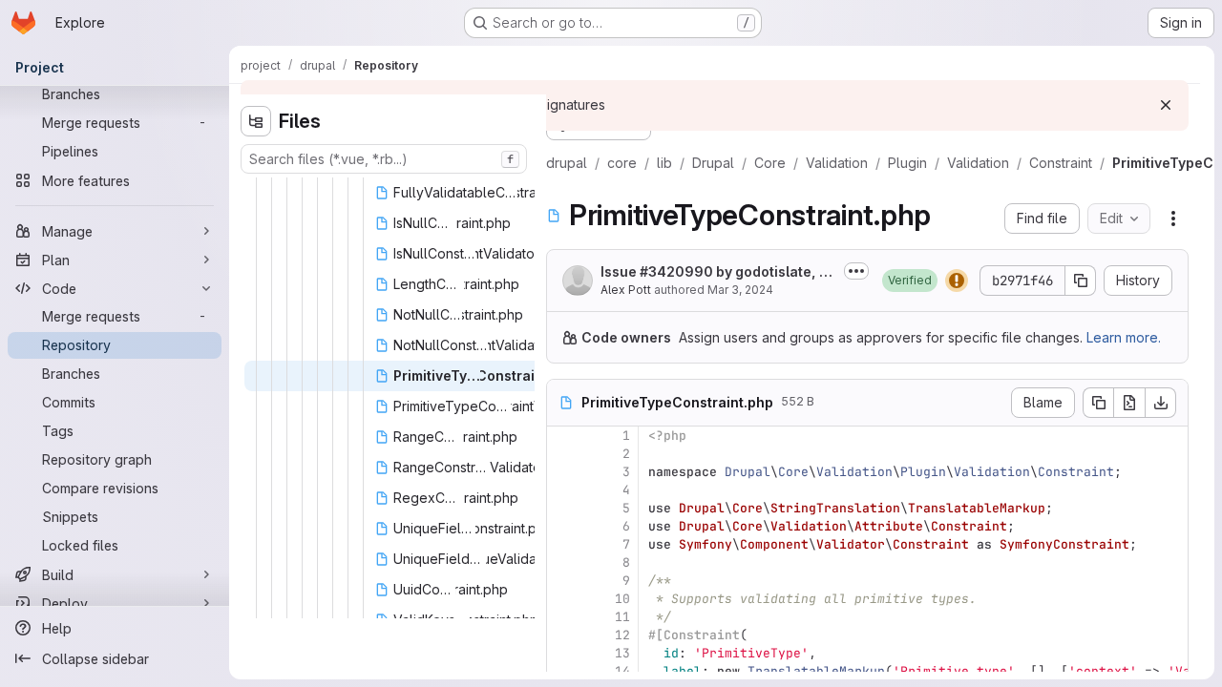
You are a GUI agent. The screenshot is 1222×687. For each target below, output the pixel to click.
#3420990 (676, 271)
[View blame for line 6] (563, 526)
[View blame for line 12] (563, 635)
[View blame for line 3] (563, 472)
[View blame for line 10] (563, 599)
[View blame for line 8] (563, 562)
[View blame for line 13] (563, 653)
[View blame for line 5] (563, 508)
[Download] (1161, 402)
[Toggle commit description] (856, 271)
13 (622, 653)
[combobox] (384, 159)
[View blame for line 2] (563, 454)
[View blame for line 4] (563, 490)
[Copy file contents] (1098, 402)
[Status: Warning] (956, 280)
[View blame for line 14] (563, 671)
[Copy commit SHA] (1080, 280)
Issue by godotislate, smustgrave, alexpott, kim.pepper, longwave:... (714, 272)
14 (622, 671)
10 (622, 599)
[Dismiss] (1165, 105)
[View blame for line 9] (563, 581)
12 (622, 635)
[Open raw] (1129, 402)
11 (622, 617)
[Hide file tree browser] (256, 121)
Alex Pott (625, 289)
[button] (910, 280)
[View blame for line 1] (563, 436)
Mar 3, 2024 (740, 289)
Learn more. (1123, 337)
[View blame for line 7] (563, 544)
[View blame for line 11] (563, 617)
